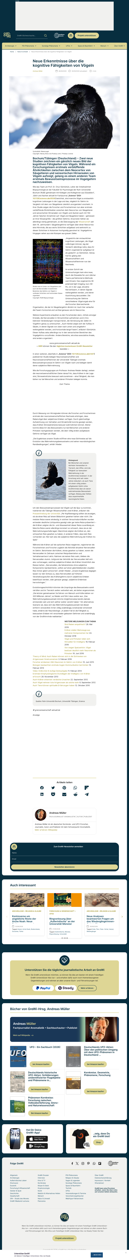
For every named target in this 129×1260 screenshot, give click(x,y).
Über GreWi (118, 46)
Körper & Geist (43, 1186)
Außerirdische (59, 932)
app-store (37, 1139)
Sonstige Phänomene (50, 46)
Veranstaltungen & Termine (76, 1193)
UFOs (68, 46)
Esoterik (13, 1186)
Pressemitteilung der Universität (46, 514)
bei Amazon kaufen (41, 1064)
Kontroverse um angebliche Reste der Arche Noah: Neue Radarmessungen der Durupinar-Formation (24, 921)
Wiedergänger (91, 931)
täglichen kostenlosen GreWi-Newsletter (75, 346)
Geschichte (14, 1193)
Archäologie (9, 46)
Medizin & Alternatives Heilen (49, 1193)
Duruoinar (15, 931)
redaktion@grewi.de (71, 35)
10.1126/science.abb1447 (83, 354)
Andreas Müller (38, 71)
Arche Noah (26, 929)
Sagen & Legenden (73, 1180)
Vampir (111, 929)
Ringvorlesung (54, 934)
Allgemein (14, 1175)
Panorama (41, 1201)
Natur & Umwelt (22, 51)
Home (12, 51)
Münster (67, 932)
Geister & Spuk (15, 1191)
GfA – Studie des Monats (19, 1199)
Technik (68, 1188)
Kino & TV (41, 1180)
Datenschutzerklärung (103, 1178)
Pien (97, 929)
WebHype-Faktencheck (74, 1199)
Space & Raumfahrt (85, 46)
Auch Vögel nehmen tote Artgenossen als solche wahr (56, 682)
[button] (42, 788)
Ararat (20, 929)
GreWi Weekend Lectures (19, 1201)
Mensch (103, 46)
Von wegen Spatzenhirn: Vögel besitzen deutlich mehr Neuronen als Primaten (80, 650)
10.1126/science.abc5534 (44, 198)
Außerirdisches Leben (18, 1180)
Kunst (40, 1191)
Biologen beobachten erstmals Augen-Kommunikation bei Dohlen (60, 665)
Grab (93, 929)
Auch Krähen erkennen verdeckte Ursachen (51, 680)
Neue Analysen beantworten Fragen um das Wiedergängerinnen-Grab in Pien (101, 920)
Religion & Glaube (33, 911)
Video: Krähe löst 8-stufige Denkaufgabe (50, 671)
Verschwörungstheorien (75, 1196)
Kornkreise (42, 1183)
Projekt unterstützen (87, 35)
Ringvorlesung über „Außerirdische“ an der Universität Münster (62, 921)
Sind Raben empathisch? (75, 624)
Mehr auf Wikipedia (21, 1035)
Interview (41, 1178)
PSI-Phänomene (28, 46)
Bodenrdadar (35, 929)
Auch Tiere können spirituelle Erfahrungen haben (54, 685)
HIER (40, 346)
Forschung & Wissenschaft (61, 911)
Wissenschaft (84, 222)
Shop (98, 1142)
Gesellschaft (14, 1196)
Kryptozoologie (44, 1188)
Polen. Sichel (104, 929)
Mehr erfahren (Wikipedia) (46, 830)
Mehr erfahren (87, 988)
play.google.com (37, 1146)
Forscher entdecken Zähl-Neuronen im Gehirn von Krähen (57, 662)
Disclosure (14, 1183)
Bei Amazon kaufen (39, 1113)
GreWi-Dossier (43, 1175)
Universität (63, 934)
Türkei (21, 931)
